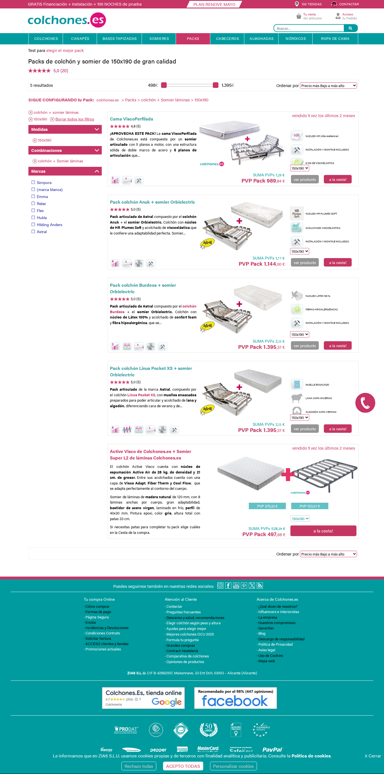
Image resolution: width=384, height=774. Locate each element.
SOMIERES (159, 38)
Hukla (42, 217)
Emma (42, 196)
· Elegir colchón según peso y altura (193, 622)
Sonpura (44, 182)
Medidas (39, 129)
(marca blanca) (50, 189)
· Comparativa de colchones (187, 656)
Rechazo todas (139, 766)
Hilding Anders (49, 224)
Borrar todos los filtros (74, 119)
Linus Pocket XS (141, 394)
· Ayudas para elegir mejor (185, 628)
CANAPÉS (80, 38)
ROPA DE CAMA (335, 38)
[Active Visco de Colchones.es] (251, 489)
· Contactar (173, 606)
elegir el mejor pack (65, 50)
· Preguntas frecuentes (183, 611)
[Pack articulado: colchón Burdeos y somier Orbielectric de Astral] (242, 309)
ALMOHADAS (262, 38)
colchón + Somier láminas (165, 100)
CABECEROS (227, 38)
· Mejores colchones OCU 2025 (189, 634)
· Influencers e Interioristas (278, 611)
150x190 (40, 119)
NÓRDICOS (296, 38)
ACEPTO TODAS (183, 766)
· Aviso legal (266, 649)
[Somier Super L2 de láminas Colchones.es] (324, 494)
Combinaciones (46, 150)
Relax (41, 203)
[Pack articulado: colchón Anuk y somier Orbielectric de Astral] (242, 226)
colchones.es (107, 100)
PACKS (193, 38)
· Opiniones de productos (184, 661)
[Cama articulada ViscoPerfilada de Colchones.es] (242, 142)
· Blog (261, 633)
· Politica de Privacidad (275, 644)
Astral (42, 231)
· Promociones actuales (102, 649)
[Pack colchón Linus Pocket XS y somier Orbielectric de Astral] (242, 392)
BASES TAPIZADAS (120, 38)
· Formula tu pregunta (182, 639)
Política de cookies (311, 755)
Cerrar (373, 755)
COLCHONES (46, 38)
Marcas (38, 171)
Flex (40, 210)
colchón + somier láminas (56, 112)
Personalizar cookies (233, 766)
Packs (130, 100)
